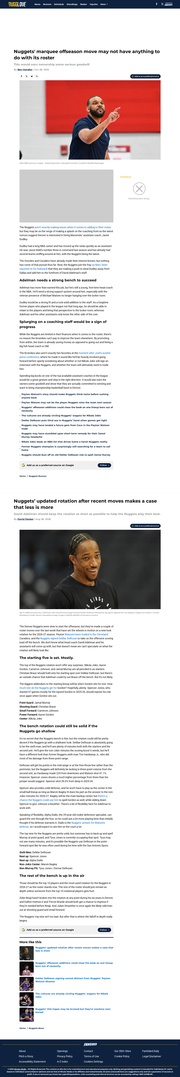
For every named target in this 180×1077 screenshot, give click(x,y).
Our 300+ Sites (122, 1051)
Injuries (94, 4)
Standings (72, 4)
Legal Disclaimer (151, 1056)
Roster (83, 4)
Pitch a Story (26, 1056)
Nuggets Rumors (37, 476)
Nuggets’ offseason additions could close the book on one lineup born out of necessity (67, 409)
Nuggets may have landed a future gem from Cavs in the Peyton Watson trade (65, 427)
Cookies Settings (93, 1061)
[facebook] (156, 4)
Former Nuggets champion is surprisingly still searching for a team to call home (65, 448)
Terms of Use (91, 1056)
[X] (162, 4)
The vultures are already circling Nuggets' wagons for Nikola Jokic (61, 415)
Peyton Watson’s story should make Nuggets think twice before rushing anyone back (64, 396)
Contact (88, 1051)
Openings (62, 1051)
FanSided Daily (150, 1051)
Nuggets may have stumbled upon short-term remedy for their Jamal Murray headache (63, 435)
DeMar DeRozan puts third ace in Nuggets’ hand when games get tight (64, 420)
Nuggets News (36, 1028)
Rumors (47, 4)
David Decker (26, 519)
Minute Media (20, 1069)
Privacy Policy (65, 1056)
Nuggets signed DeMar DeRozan (59, 638)
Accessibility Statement (32, 1061)
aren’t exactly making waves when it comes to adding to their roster (73, 227)
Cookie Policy (121, 1056)
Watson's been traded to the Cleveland (86, 634)
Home (22, 476)
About (22, 1051)
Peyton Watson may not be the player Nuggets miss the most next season (66, 402)
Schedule (59, 4)
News (37, 4)
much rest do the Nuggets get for (38, 687)
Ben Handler (25, 69)
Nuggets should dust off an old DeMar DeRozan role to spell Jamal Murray (65, 455)
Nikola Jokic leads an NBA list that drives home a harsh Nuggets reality (64, 441)
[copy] (37, 76)
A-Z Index (62, 1061)
